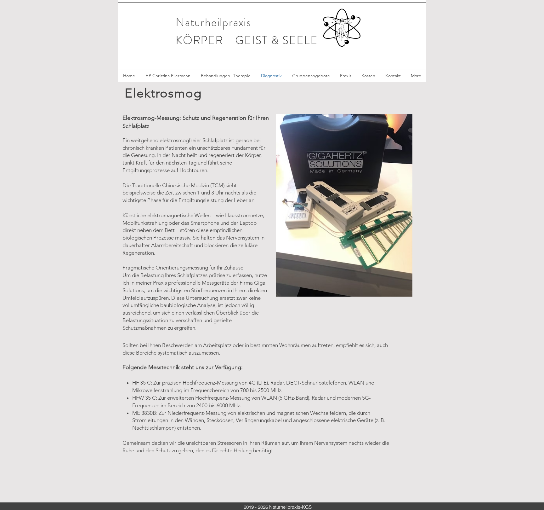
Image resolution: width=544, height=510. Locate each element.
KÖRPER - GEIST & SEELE (247, 40)
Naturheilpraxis (213, 22)
